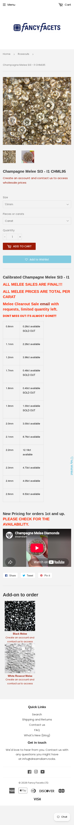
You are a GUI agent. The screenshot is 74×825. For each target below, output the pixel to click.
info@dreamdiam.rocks (38, 759)
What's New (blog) (37, 735)
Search (37, 714)
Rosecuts (23, 54)
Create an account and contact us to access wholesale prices (20, 641)
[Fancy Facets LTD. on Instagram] (36, 772)
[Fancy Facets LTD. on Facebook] (29, 772)
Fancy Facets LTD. (38, 783)
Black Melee (20, 633)
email (45, 304)
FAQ (37, 730)
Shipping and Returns (37, 719)
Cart (67, 5)
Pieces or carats (13, 214)
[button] (37, 259)
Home (6, 54)
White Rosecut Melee (20, 676)
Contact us (37, 725)
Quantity (9, 230)
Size (5, 197)
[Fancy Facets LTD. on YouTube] (43, 772)
